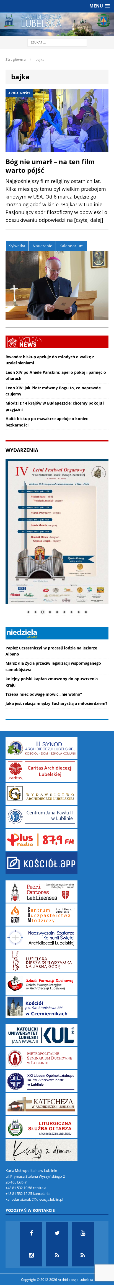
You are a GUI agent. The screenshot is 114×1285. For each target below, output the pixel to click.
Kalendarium (71, 245)
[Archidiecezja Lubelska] (57, 24)
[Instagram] (31, 1255)
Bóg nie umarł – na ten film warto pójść (50, 166)
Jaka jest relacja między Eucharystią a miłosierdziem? (56, 703)
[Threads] (83, 1255)
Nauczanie (42, 245)
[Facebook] (31, 1233)
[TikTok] (57, 1255)
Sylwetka (17, 245)
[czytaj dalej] (88, 220)
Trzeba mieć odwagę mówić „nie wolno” (44, 694)
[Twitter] (57, 1233)
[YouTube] (83, 1233)
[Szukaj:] (57, 42)
